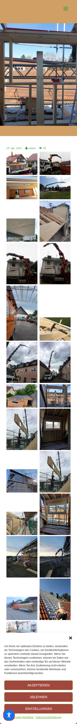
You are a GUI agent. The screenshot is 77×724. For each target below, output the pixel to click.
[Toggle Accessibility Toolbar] (9, 715)
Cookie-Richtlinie (23, 717)
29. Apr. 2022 (14, 148)
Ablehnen (38, 697)
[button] (70, 638)
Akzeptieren (38, 685)
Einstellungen (38, 709)
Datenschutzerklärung (48, 717)
